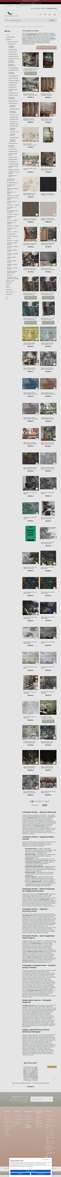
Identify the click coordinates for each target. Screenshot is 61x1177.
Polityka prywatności (46, 1159)
